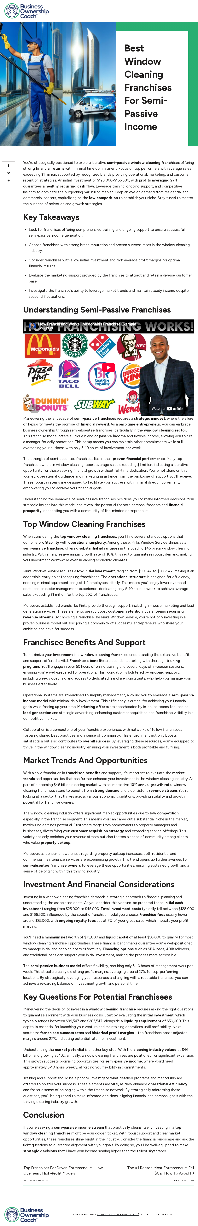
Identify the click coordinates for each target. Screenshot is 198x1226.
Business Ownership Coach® (118, 1214)
